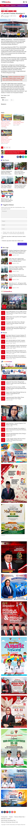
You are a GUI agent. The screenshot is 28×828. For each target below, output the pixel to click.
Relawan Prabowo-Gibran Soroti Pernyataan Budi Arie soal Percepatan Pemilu (20, 186)
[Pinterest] (7, 812)
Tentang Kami (4, 816)
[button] (24, 2)
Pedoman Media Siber (19, 816)
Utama (15, 11)
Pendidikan (10, 11)
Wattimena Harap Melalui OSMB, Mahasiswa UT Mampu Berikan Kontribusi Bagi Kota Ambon (6, 139)
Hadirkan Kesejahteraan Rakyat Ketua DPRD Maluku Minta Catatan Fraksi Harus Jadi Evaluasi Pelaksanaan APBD (7, 173)
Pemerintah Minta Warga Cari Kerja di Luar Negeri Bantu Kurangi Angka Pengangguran (16, 351)
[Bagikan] (26, 16)
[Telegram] (23, 157)
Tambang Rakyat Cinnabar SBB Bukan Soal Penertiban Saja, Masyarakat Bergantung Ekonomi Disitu (16, 327)
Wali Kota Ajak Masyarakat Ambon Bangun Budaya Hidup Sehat (16, 434)
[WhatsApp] (26, 157)
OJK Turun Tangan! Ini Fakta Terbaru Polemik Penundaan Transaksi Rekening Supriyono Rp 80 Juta (6, 186)
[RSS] (15, 812)
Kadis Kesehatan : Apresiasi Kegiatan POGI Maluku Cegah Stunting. (16, 424)
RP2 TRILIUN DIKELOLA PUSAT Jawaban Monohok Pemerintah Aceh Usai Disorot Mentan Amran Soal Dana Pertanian (15, 341)
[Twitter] (20, 157)
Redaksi (11, 816)
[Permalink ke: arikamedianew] (2, 16)
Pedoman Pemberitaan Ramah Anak (9, 822)
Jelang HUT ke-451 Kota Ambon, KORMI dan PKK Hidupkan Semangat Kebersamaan (16, 387)
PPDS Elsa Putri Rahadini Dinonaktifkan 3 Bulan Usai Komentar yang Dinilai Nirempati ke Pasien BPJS (16, 356)
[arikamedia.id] (11, 2)
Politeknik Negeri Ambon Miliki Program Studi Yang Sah (18, 122)
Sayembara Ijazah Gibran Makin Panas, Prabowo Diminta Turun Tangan (15, 398)
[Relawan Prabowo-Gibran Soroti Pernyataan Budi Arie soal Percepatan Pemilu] (21, 180)
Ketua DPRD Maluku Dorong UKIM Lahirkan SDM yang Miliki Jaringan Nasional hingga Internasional (16, 312)
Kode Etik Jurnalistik (6, 818)
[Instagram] (12, 812)
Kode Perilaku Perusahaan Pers (8, 820)
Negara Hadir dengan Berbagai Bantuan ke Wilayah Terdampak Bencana (16, 393)
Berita (2, 11)
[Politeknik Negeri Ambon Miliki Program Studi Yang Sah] (18, 117)
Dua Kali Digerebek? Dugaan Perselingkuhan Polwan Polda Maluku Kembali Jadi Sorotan (16, 346)
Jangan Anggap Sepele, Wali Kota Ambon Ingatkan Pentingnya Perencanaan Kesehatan (15, 439)
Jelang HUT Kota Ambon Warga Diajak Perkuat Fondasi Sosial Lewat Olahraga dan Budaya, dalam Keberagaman (16, 382)
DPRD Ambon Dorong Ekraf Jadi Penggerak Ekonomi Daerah (16, 317)
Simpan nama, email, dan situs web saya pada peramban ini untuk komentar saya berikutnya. (13, 233)
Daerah (6, 11)
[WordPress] (10, 812)
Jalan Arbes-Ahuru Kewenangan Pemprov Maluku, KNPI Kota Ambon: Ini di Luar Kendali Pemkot (21, 173)
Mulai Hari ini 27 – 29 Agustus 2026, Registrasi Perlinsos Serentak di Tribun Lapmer (7, 200)
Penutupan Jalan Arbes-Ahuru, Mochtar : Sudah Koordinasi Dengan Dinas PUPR (15, 322)
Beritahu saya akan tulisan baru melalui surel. (12, 240)
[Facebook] (18, 157)
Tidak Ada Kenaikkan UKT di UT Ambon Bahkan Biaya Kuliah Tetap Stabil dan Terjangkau (6, 123)
